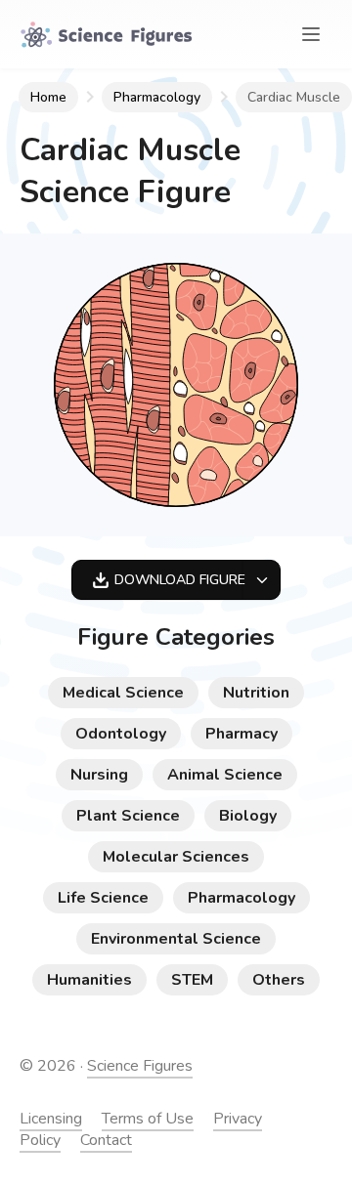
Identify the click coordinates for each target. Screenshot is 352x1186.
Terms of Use (148, 1118)
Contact (106, 1140)
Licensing (51, 1118)
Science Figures (140, 1066)
